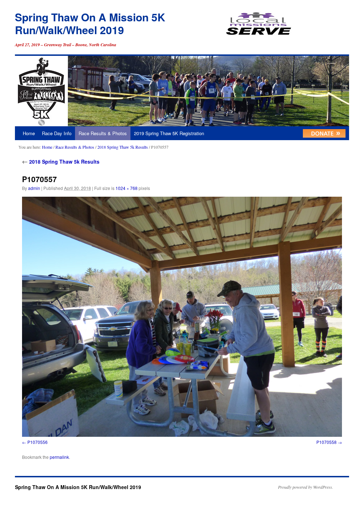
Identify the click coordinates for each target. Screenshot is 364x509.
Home (29, 133)
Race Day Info (56, 133)
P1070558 (326, 442)
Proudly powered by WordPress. (305, 487)
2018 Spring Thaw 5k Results (122, 147)
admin (34, 188)
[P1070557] (182, 317)
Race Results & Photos (103, 133)
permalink (59, 457)
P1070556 (37, 442)
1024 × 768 (127, 188)
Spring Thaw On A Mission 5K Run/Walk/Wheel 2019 (90, 23)
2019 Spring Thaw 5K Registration (169, 133)
